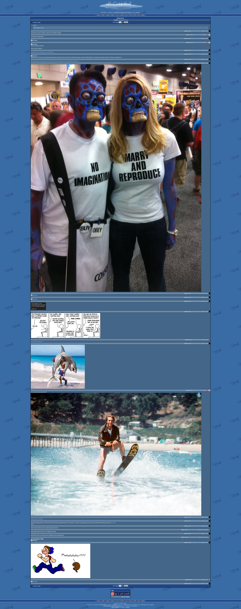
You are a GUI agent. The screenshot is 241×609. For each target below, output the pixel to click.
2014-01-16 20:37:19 (196, 31)
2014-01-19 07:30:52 (196, 50)
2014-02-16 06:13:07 (196, 517)
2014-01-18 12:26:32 (198, 42)
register (128, 597)
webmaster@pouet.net (127, 606)
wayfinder (110, 12)
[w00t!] (209, 34)
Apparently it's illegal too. (37, 519)
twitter (131, 604)
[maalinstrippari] (209, 529)
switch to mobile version (120, 603)
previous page (36, 22)
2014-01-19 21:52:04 (196, 54)
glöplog (125, 20)
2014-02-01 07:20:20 (196, 301)
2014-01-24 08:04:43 (196, 63)
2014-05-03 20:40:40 (196, 533)
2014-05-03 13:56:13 (193, 529)
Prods (102, 15)
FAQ (138, 15)
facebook (138, 604)
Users (117, 15)
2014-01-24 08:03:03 (196, 59)
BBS (135, 15)
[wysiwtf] (209, 339)
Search (131, 15)
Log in (98, 15)
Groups (107, 15)
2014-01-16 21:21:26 (198, 34)
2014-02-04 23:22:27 (196, 311)
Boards (122, 15)
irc (153, 604)
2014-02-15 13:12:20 (198, 390)
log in (123, 597)
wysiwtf (206, 339)
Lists (126, 15)
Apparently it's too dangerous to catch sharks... (42, 52)
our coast (113, 522)
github (136, 606)
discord (149, 604)
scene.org (133, 12)
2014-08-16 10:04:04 (196, 583)
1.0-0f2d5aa (95, 604)
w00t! (207, 34)
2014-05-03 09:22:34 (196, 526)
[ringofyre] (209, 31)
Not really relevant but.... (37, 341)
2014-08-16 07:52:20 (196, 542)
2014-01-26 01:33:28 (196, 297)
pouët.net (89, 604)
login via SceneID (123, 594)
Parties (112, 15)
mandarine (109, 604)
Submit (142, 15)
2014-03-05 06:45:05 (196, 521)
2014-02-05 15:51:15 (197, 339)
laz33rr (206, 579)
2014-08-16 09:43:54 (197, 579)
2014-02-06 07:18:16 (196, 343)
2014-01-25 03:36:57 (196, 293)
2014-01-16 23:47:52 (196, 38)
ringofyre (206, 31)
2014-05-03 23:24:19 (193, 537)
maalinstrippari (204, 529)
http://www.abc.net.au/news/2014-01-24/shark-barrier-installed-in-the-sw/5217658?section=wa (55, 61)
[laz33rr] (209, 579)
